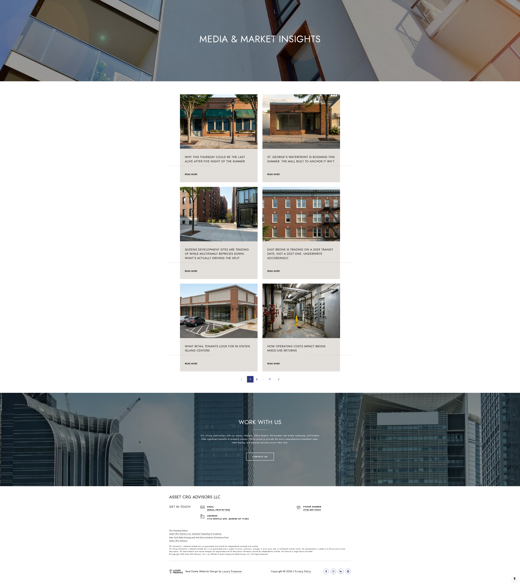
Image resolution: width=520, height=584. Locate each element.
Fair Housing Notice (178, 530)
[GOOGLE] (348, 571)
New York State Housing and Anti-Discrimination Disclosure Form (199, 537)
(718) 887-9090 (312, 510)
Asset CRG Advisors (178, 540)
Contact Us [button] (260, 456)
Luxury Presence (232, 571)
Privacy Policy (303, 571)
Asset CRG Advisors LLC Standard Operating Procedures (195, 534)
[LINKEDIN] (340, 571)
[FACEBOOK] (326, 571)
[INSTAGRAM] (333, 571)
